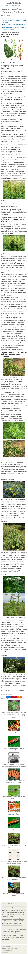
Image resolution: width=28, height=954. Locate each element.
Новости (14, 5)
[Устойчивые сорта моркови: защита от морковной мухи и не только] (14, 779)
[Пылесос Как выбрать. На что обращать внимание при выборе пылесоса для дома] (14, 762)
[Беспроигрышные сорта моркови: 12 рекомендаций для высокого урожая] (14, 730)
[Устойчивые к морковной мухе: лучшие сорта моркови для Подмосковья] (14, 811)
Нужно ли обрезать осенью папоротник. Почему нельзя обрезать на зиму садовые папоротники (13, 937)
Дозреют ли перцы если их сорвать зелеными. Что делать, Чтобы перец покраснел (12, 925)
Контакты (4, 948)
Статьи (20, 5)
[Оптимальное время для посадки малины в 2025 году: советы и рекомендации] (14, 843)
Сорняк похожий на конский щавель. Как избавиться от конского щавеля (14, 25)
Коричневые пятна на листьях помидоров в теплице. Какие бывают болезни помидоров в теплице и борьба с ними (14, 931)
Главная (7, 5)
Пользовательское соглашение (12, 948)
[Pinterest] (14, 697)
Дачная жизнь (14, 3)
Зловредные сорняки (9, 694)
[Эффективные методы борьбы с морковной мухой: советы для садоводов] (14, 827)
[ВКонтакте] (8, 697)
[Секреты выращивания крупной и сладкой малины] (14, 892)
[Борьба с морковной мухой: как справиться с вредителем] (14, 795)
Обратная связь (5, 952)
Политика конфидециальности (7, 950)
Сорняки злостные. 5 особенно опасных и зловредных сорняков (15, 28)
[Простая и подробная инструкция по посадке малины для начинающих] (14, 876)
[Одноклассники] (19, 697)
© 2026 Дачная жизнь (6, 946)
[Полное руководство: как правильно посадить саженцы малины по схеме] (14, 859)
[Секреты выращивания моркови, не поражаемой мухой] (14, 746)
